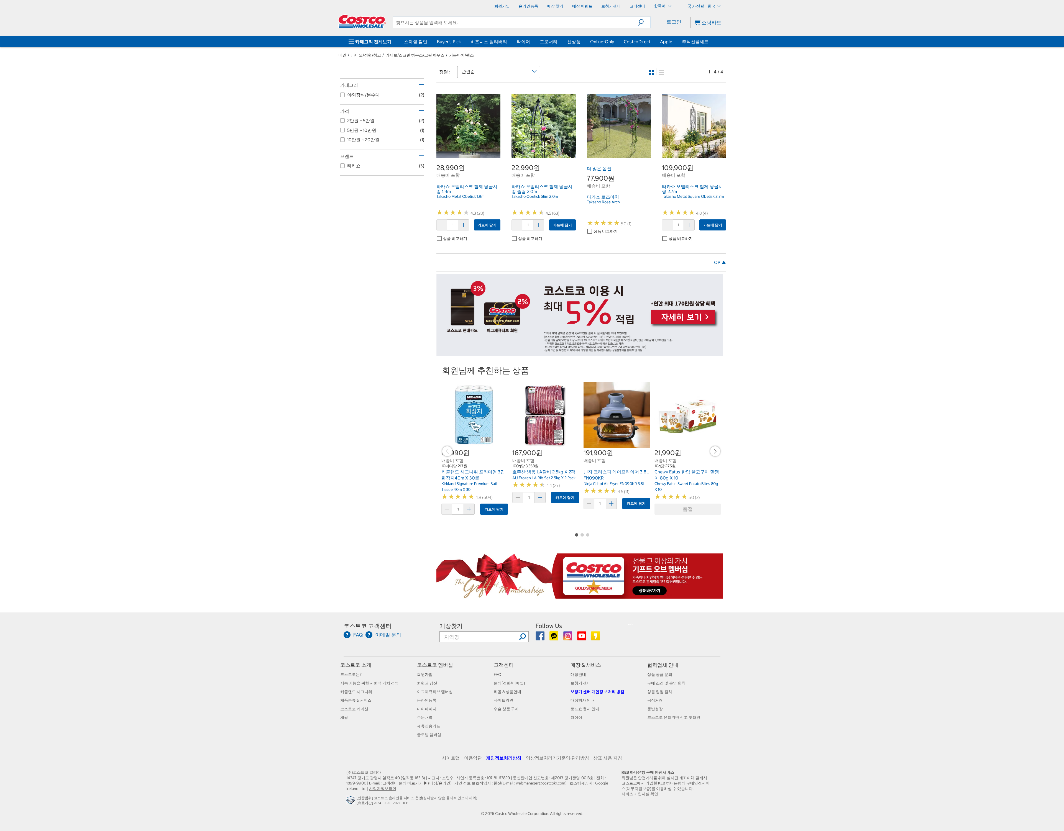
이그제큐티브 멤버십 (435, 691)
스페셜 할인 (415, 41)
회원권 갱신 (427, 683)
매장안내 (578, 674)
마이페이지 (426, 708)
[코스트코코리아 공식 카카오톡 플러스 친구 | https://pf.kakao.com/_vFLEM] (554, 637)
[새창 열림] (351, 801)
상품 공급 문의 (659, 674)
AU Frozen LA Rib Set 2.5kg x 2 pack (544, 477)
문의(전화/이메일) (509, 683)
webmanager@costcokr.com (540, 783)
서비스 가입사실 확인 (639, 793)
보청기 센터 (581, 683)
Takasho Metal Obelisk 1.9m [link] (460, 196)
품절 (688, 509)
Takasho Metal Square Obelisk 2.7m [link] (693, 196)
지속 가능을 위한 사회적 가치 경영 (369, 683)
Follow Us (549, 626)
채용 (344, 717)
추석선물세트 (695, 41)
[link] (468, 154)
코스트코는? (351, 674)
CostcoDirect (637, 41)
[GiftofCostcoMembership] (579, 595)
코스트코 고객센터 (368, 626)
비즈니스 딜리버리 (488, 41)
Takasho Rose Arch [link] (603, 201)
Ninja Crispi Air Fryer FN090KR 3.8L (614, 483)
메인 (342, 55)
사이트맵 (451, 758)
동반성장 (655, 708)
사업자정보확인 (382, 788)
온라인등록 (426, 700)
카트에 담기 (487, 225)
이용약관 (473, 758)
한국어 (660, 5)
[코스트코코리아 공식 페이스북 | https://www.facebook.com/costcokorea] (540, 637)
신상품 (573, 41)
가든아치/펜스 (461, 55)
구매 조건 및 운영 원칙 (666, 683)
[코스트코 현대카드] (579, 353)
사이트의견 (503, 700)
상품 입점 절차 (659, 691)
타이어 (523, 41)
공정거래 (655, 700)
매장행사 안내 (583, 700)
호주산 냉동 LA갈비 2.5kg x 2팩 (544, 472)
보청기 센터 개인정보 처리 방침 (597, 691)
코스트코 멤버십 (435, 665)
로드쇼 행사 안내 (585, 708)
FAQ (497, 674)
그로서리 (548, 41)
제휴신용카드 (428, 726)
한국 (711, 6)
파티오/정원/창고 (366, 55)
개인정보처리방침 (503, 758)
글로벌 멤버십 (429, 734)
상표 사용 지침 (607, 758)
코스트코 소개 (355, 665)
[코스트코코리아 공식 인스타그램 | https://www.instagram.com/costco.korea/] (568, 637)
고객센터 (504, 665)
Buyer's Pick (449, 41)
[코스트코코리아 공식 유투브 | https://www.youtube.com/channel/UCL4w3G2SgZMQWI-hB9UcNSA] (582, 637)
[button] (644, 22)
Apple (666, 41)
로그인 (673, 22)
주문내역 (425, 717)
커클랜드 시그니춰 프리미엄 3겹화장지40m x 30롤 (473, 475)
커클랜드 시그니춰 (356, 691)
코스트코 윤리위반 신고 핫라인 (673, 717)
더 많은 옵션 (599, 168)
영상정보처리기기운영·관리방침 (557, 758)
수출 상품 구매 (506, 708)
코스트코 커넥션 (354, 708)
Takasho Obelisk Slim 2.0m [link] (534, 196)
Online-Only (602, 41)
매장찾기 (451, 626)
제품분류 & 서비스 (356, 700)
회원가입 (425, 674)
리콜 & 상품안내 (507, 691)
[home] (362, 21)
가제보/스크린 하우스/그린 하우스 (415, 55)
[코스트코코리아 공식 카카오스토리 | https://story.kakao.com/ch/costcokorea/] (595, 637)
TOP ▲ (719, 262)
